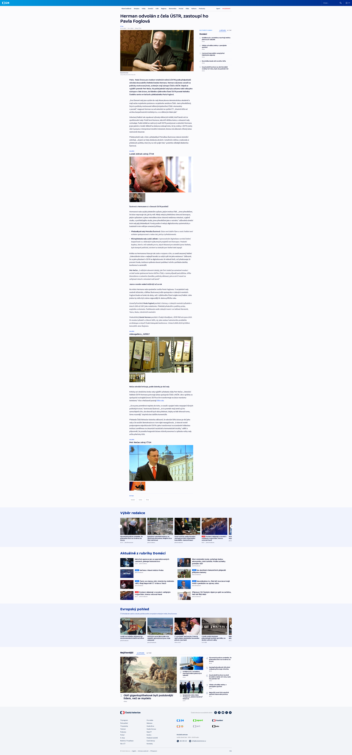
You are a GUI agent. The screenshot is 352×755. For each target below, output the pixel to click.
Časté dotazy (151, 741)
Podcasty (202, 8)
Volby (143, 8)
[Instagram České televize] (215, 712)
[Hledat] (341, 3)
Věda (187, 8)
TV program (124, 720)
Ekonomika (172, 8)
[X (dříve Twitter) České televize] (226, 712)
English (134, 751)
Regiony (163, 8)
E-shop (122, 738)
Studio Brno (150, 726)
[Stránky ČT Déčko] (180, 726)
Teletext (123, 729)
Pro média (150, 720)
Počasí (181, 8)
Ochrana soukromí (143, 751)
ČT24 (121, 26)
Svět (157, 8)
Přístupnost (153, 751)
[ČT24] (5, 3)
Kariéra (149, 735)
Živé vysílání (124, 723)
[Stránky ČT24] (180, 720)
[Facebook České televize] (219, 712)
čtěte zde (160, 400)
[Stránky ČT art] (196, 726)
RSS (231, 751)
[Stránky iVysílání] (217, 720)
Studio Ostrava (151, 729)
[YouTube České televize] (222, 712)
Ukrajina (136, 8)
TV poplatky (124, 726)
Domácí (150, 8)
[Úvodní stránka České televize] (130, 712)
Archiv (140, 500)
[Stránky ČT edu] (215, 726)
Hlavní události (126, 8)
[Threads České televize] (230, 712)
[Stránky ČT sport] (198, 720)
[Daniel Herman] (157, 50)
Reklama (149, 723)
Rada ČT (149, 732)
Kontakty (150, 744)
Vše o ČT (122, 744)
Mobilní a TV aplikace (126, 741)
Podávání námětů (152, 738)
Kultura (193, 8)
